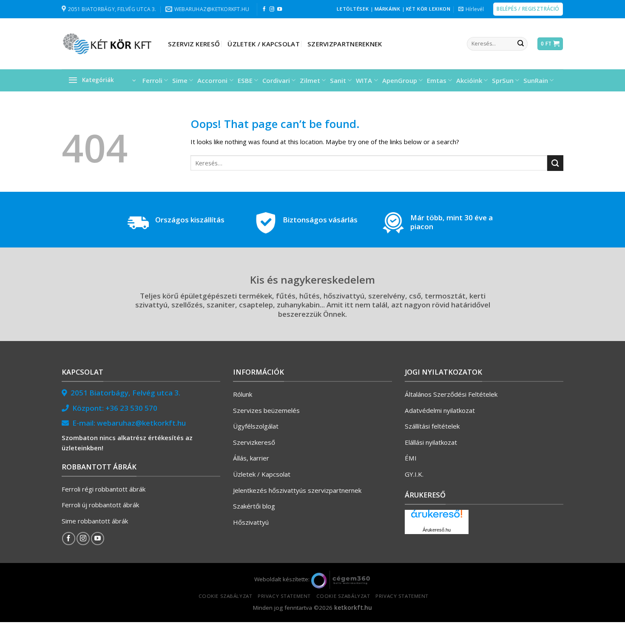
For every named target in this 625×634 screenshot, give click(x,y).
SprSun (503, 80)
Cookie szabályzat (226, 596)
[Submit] (520, 44)
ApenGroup (399, 80)
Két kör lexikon (428, 9)
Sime (180, 80)
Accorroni (212, 80)
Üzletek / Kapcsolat (263, 44)
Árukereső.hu (437, 529)
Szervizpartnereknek (344, 44)
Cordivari (276, 80)
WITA (364, 80)
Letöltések (353, 9)
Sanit (338, 80)
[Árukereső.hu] (437, 517)
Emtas (436, 80)
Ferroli (152, 80)
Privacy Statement (284, 596)
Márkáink (388, 9)
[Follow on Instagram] (272, 9)
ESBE (245, 80)
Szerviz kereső (194, 44)
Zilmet (310, 80)
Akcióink (469, 80)
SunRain (535, 80)
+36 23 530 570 (131, 408)
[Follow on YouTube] (279, 9)
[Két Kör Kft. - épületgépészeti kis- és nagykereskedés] (108, 43)
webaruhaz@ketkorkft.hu (141, 423)
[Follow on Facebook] (264, 9)
